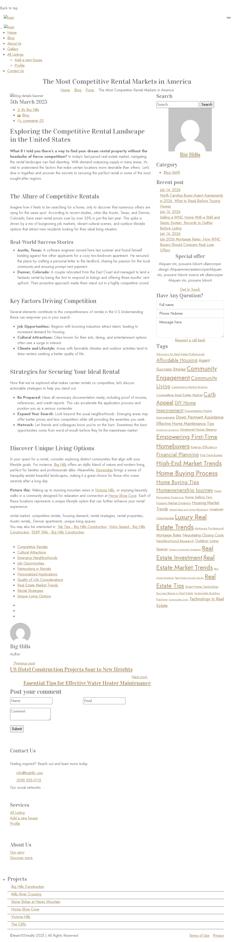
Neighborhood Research (175, 541)
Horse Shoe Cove (122, 495)
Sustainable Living (178, 599)
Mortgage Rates (168, 535)
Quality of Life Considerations (40, 579)
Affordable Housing (176, 360)
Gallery (12, 49)
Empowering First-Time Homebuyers (186, 441)
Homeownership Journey (184, 490)
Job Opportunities (30, 563)
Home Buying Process (187, 473)
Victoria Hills (104, 490)
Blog (10, 38)
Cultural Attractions (31, 552)
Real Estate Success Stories (189, 578)
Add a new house (28, 60)
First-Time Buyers (211, 455)
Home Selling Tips (198, 497)
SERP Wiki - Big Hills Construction (58, 532)
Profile (20, 65)
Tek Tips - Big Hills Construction (82, 526)
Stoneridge (104, 470)
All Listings (15, 54)
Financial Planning (177, 454)
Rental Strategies (30, 590)
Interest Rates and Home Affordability (189, 509)
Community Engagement (186, 373)
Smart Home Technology (201, 586)
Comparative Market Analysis (189, 387)
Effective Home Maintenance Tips (185, 424)
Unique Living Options (34, 596)
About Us (14, 43)
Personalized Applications (37, 574)
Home (12, 32)
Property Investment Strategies (185, 549)
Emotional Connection (167, 430)
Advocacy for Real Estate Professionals (180, 354)
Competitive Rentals (32, 546)
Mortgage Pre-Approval (209, 528)
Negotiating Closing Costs (203, 535)
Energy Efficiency (204, 447)
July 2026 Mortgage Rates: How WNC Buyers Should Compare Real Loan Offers (190, 245)
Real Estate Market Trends (37, 585)
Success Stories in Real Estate (174, 593)
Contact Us (15, 71)
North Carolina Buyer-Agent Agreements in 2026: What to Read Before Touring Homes (191, 201)
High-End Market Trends (189, 463)
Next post (87, 680)
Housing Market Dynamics (173, 503)
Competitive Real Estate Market (179, 395)
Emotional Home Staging (198, 429)
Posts (90, 90)
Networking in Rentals (34, 568)
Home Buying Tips (177, 482)
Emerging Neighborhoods (37, 557)
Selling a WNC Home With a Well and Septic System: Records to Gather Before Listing (190, 223)
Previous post (71, 667)
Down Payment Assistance (199, 417)
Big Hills (60, 464)
